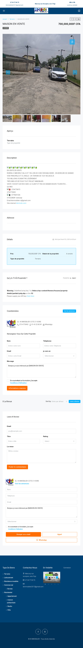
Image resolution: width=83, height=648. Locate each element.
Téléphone (47, 341)
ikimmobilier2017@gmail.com (14, 5)
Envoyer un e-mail (23, 534)
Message (10, 361)
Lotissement (8, 577)
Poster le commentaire (17, 467)
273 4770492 (23, 324)
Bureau (10, 589)
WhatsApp (48, 324)
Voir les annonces (69, 311)
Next (57, 577)
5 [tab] (59, 585)
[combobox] (59, 356)
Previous (46, 577)
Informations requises (17, 388)
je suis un (46, 351)
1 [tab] (46, 585)
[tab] (72, 42)
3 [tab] (53, 585)
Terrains (7, 574)
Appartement (12, 596)
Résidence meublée (11, 581)
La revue (10, 447)
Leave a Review (74, 401)
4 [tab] (56, 585)
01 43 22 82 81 (36, 324)
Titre (9, 436)
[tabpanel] (51, 577)
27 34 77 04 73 (14, 2)
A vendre (5, 28)
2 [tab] (49, 585)
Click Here (30, 296)
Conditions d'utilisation (18, 383)
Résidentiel (8, 592)
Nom (8, 341)
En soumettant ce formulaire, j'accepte (23, 382)
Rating (45, 436)
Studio (9, 606)
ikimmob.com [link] (21, 203)
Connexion (67, 568)
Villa (9, 610)
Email (9, 351)
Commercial (8, 585)
